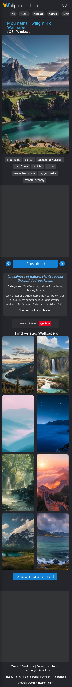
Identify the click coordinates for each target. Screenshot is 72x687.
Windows (23, 31)
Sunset (39, 290)
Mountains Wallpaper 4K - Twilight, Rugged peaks (21, 6)
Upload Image (29, 670)
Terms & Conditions (22, 666)
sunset (29, 159)
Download (35, 263)
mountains (13, 159)
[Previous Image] (8, 263)
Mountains (55, 286)
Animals (53, 14)
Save (47, 323)
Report (55, 666)
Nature (24, 14)
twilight (37, 166)
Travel (30, 290)
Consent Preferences (53, 676)
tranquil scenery (34, 180)
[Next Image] (62, 263)
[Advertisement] (36, 221)
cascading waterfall (50, 159)
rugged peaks (47, 173)
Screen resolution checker (35, 310)
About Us (44, 670)
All (13, 14)
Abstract (38, 14)
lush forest (21, 166)
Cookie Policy (31, 676)
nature (50, 166)
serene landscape (24, 173)
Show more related (35, 576)
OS (11, 31)
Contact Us (43, 666)
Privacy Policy (13, 676)
